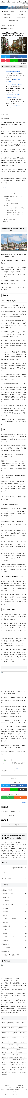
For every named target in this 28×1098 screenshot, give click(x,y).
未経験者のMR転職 (14, 890)
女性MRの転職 (14, 897)
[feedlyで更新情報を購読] (7, 797)
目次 (12, 193)
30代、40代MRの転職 (14, 904)
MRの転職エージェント (14, 937)
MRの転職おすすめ (14, 947)
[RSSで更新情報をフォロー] (20, 797)
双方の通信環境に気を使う (13, 203)
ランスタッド (7, 1087)
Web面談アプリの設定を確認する (15, 212)
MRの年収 (14, 933)
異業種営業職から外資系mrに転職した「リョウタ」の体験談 (14, 1090)
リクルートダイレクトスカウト (14, 84)
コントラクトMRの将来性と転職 (14, 955)
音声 (7, 205)
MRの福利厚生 (14, 900)
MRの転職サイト (14, 908)
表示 (6, 187)
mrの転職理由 (14, 940)
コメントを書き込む (14, 824)
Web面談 (11, 28)
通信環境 (8, 201)
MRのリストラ (14, 922)
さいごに (6, 221)
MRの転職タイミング (14, 893)
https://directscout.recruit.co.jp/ (14, 94)
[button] (25, 878)
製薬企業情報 (14, 944)
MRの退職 (14, 929)
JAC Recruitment (20, 1087)
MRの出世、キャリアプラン (14, 918)
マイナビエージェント (12, 97)
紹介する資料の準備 (10, 219)
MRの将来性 (14, 911)
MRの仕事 (5, 28)
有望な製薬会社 (14, 926)
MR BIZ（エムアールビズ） (13, 71)
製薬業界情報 (14, 951)
